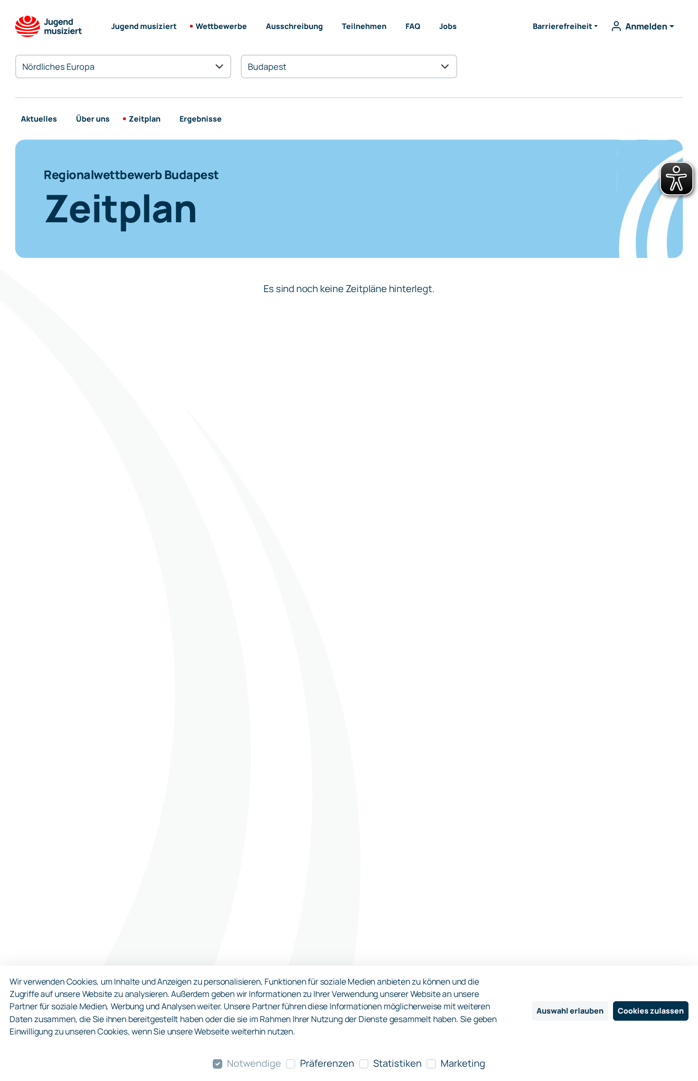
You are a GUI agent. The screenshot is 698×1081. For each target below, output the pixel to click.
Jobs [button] (448, 26)
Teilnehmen (364, 26)
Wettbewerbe (221, 26)
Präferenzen (327, 1063)
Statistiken (397, 1063)
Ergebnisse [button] (200, 119)
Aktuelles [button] (39, 119)
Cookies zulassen (651, 1010)
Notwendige (254, 1063)
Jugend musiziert (144, 26)
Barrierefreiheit (562, 26)
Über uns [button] (93, 119)
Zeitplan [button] (144, 119)
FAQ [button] (413, 26)
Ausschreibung (294, 26)
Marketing (463, 1063)
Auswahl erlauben (570, 1010)
